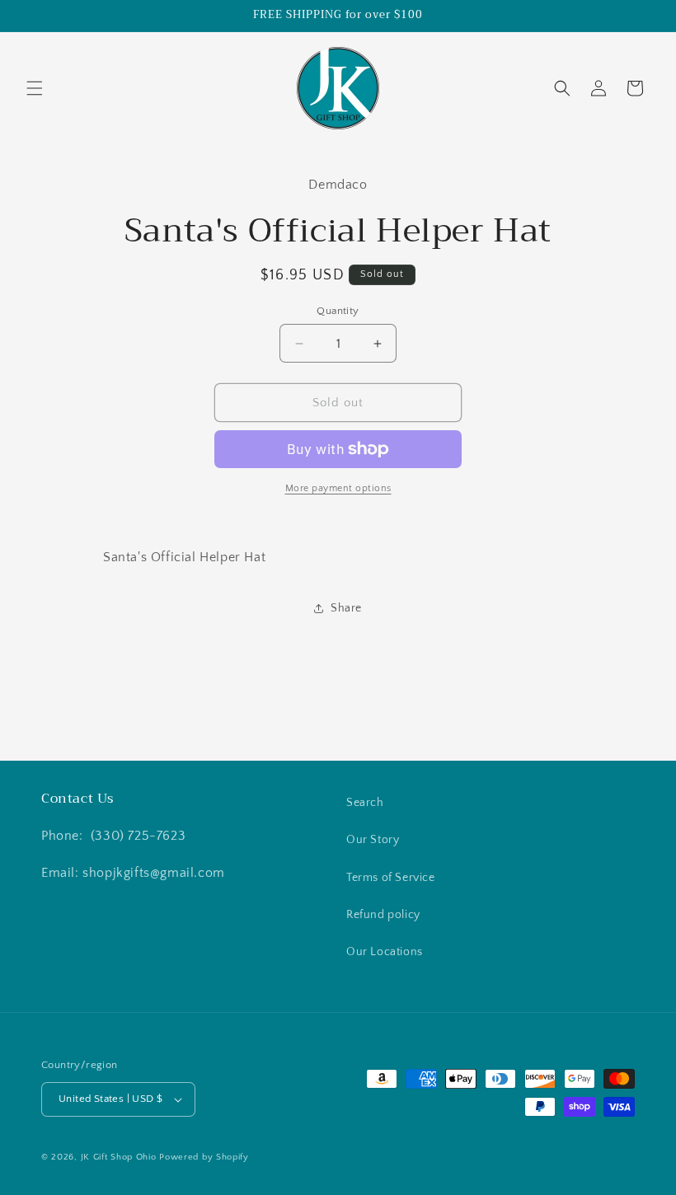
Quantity (338, 310)
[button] (34, 88)
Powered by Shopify (204, 1157)
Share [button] (346, 608)
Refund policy (383, 914)
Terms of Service (390, 877)
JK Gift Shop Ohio (119, 1157)
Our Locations (384, 951)
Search (365, 802)
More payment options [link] (338, 488)
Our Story (372, 839)
